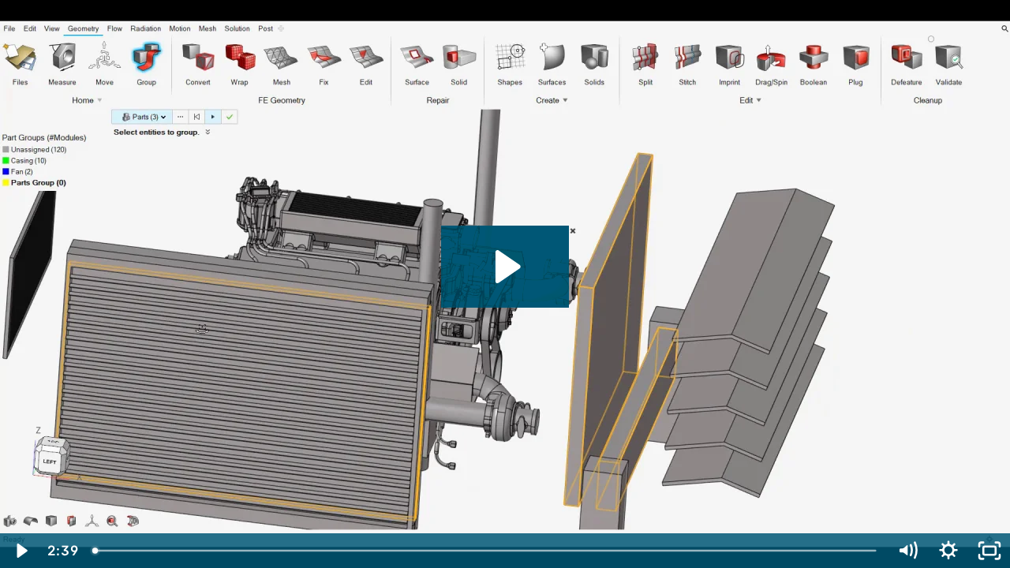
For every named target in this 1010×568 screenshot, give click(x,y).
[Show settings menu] (948, 550)
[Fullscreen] (989, 550)
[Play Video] (20, 550)
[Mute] (907, 550)
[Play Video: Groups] (505, 267)
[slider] (486, 550)
